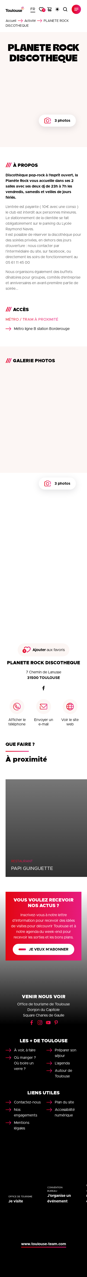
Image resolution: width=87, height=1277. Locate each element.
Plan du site (64, 1102)
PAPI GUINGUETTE (32, 868)
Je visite (15, 1201)
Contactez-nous (27, 1102)
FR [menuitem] (32, 9)
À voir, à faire (24, 1050)
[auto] (57, 9)
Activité (30, 21)
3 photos (62, 120)
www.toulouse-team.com (43, 1244)
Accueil (11, 21)
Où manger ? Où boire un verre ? (25, 1063)
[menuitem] (32, 9)
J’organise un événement (59, 1198)
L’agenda (62, 1063)
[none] (32, 9)
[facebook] (43, 688)
